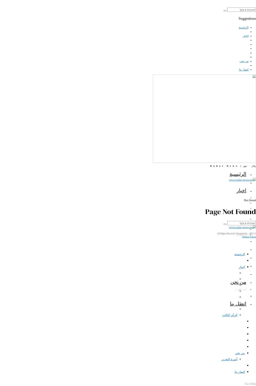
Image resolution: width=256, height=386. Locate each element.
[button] (225, 10)
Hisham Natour (249, 237)
